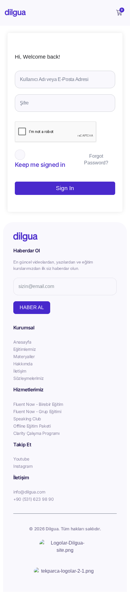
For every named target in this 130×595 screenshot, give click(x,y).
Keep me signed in (40, 164)
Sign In (65, 188)
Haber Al (32, 307)
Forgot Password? (96, 159)
